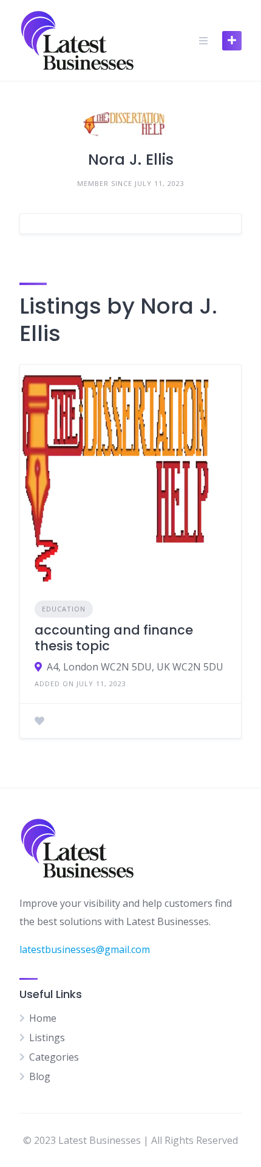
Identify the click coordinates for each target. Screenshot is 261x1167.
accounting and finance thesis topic (114, 638)
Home (42, 1018)
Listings (47, 1037)
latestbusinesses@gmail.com (84, 949)
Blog (39, 1076)
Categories (54, 1057)
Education (64, 608)
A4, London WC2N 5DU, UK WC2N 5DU (135, 666)
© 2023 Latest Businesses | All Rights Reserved (130, 1140)
